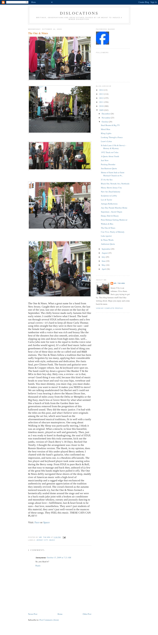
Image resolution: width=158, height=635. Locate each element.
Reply (38, 565)
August (105, 252)
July (104, 257)
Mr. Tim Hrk (119, 283)
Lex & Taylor (106, 199)
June (104, 261)
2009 (101, 110)
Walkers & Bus (107, 223)
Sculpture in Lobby (109, 195)
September (106, 248)
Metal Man (105, 129)
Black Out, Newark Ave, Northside (115, 183)
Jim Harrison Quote (109, 168)
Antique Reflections (109, 203)
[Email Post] (64, 537)
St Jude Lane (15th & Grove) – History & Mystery (113, 147)
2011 (101, 102)
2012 (101, 98)
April (104, 269)
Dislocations (79, 13)
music (52, 540)
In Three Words (107, 239)
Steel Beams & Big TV (110, 125)
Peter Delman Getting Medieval (114, 219)
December (106, 113)
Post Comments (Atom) (49, 619)
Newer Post (32, 614)
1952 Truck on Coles (109, 152)
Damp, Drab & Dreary (110, 215)
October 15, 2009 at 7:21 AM (59, 557)
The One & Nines (108, 227)
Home (60, 614)
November (106, 117)
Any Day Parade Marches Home (114, 207)
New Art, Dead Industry (110, 191)
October (105, 121)
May (104, 265)
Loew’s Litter (106, 141)
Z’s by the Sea (106, 179)
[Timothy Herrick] (102, 43)
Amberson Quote (108, 244)
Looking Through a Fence (112, 137)
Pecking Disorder (108, 164)
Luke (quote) (106, 235)
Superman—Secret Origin (111, 211)
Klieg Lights (106, 133)
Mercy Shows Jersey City (111, 187)
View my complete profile (109, 308)
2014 (101, 90)
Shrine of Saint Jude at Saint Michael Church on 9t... (112, 174)
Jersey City (42, 540)
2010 (101, 106)
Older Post (87, 614)
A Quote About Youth (110, 156)
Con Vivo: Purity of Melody (113, 231)
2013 (101, 94)
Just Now (104, 160)
